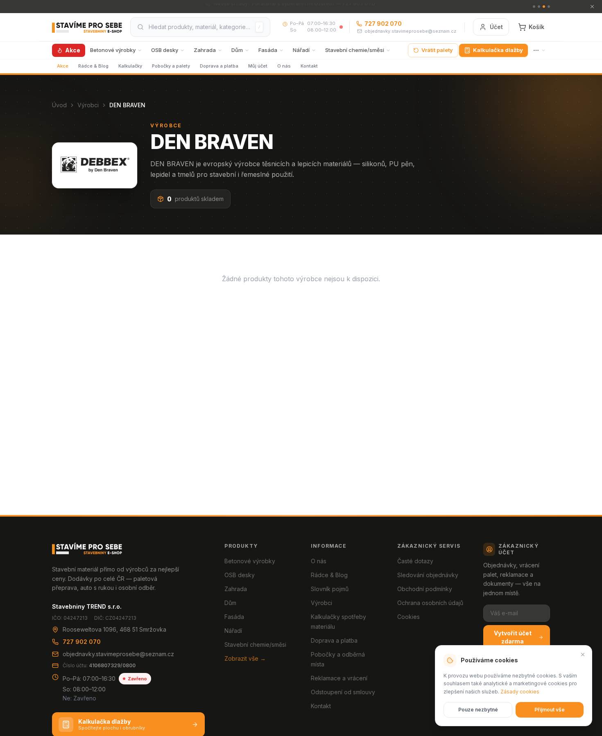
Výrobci (88, 105)
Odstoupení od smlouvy (343, 692)
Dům (237, 50)
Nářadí (301, 50)
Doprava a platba (219, 66)
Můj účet (257, 66)
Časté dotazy (415, 561)
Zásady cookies (519, 692)
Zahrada (205, 50)
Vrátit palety (437, 50)
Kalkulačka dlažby (498, 50)
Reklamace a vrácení (339, 678)
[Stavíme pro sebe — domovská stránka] (87, 27)
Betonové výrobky (113, 50)
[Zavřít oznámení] (592, 6)
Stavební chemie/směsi (354, 50)
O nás (284, 66)
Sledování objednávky (427, 574)
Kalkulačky (130, 66)
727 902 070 (383, 23)
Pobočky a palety (171, 66)
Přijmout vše (549, 710)
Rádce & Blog (93, 66)
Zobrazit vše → (245, 658)
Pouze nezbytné (478, 710)
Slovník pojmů (330, 588)
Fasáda (267, 50)
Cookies (408, 616)
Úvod (59, 105)
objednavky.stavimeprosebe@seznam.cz (410, 31)
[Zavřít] (582, 654)
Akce (72, 50)
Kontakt (309, 66)
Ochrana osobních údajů (430, 602)
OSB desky (164, 50)
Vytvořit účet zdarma (513, 637)
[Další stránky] (539, 50)
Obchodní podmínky (424, 588)
